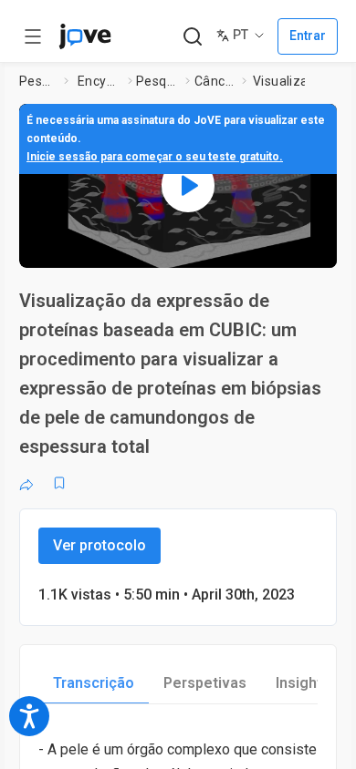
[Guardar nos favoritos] (59, 483)
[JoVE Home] (84, 36)
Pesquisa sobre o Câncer (157, 81)
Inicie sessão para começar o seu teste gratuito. (154, 156)
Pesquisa (38, 81)
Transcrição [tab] (93, 683)
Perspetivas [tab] (204, 683)
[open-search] (192, 37)
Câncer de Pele (214, 81)
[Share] (26, 483)
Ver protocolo (99, 545)
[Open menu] (32, 36)
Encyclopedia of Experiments (99, 81)
